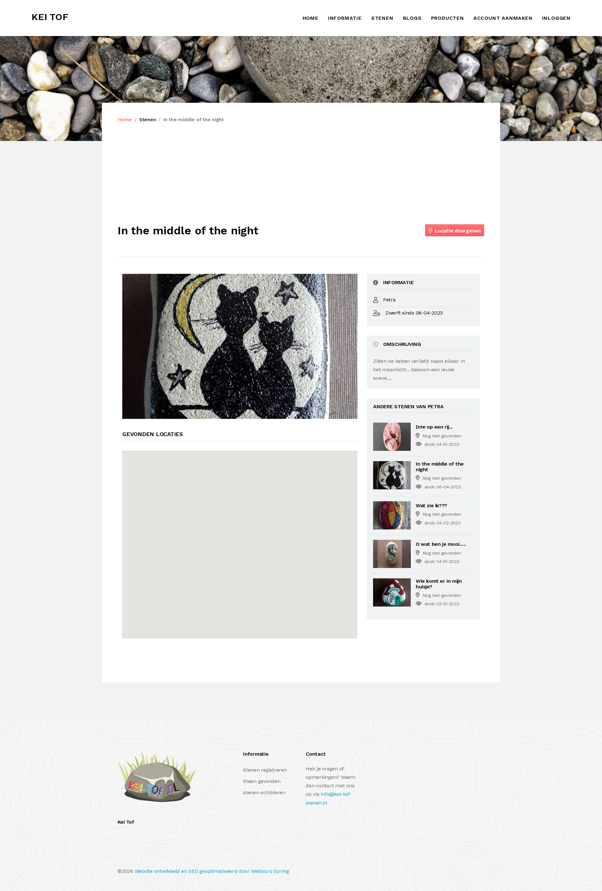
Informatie (345, 18)
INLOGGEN (556, 18)
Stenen (382, 18)
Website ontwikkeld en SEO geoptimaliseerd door (212, 871)
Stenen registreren (265, 770)
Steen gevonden (262, 781)
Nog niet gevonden (442, 435)
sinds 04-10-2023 (442, 444)
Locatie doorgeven (457, 231)
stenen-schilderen (264, 792)
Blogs (412, 18)
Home (311, 18)
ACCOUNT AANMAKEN (503, 18)
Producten (447, 18)
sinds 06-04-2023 (443, 486)
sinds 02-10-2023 (442, 603)
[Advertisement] (301, 174)
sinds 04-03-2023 (443, 522)
